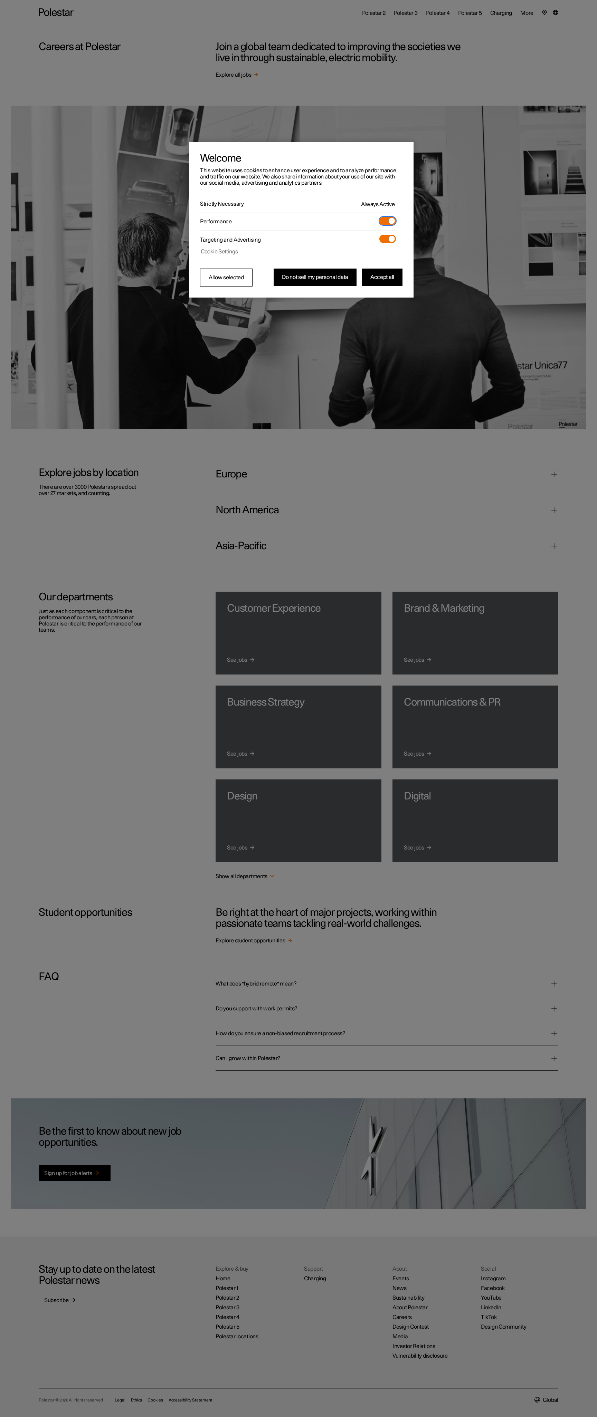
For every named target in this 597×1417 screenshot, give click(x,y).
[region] (301, 220)
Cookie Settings (219, 251)
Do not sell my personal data (315, 277)
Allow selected (226, 277)
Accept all (382, 277)
